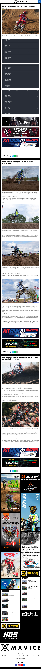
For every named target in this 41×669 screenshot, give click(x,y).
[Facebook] (16, 665)
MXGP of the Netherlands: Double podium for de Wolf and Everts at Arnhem (13, 612)
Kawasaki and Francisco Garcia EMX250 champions (13, 618)
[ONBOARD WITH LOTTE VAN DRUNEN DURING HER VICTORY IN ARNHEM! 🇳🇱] (24, 606)
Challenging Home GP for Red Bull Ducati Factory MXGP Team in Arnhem (13, 599)
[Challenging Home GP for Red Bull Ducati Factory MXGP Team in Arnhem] (5, 600)
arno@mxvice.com (22, 658)
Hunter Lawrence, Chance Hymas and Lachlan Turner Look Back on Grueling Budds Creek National (33, 599)
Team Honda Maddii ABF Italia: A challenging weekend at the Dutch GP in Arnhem (13, 606)
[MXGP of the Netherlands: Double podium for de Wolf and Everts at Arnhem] (5, 613)
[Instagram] (19, 665)
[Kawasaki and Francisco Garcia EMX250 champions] (5, 619)
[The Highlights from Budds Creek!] (24, 588)
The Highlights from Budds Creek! (33, 587)
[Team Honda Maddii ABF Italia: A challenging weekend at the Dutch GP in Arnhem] (5, 606)
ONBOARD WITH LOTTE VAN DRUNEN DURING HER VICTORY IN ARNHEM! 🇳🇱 (33, 606)
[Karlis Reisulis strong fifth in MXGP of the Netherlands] (5, 594)
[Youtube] (21, 665)
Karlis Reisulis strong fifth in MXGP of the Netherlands (13, 594)
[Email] (24, 665)
